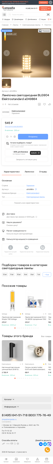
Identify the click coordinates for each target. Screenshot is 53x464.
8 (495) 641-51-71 (31, 8)
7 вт (38, 274)
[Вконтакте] (41, 445)
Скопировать (6, 421)
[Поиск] (10, 15)
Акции (43, 19)
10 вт (19, 274)
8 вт (32, 274)
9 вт (25, 274)
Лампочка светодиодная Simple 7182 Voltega (11, 318)
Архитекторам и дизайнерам (17, 19)
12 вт (5, 274)
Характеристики (11, 172)
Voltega (4, 314)
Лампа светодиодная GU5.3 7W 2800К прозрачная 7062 (35, 318)
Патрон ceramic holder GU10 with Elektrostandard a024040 (35, 368)
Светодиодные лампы (35, 197)
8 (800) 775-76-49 (38, 415)
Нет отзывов (13, 104)
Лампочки (29, 172)
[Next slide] (46, 53)
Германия (30, 185)
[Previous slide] (7, 53)
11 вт (12, 274)
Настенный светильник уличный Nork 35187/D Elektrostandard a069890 (11, 368)
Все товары (46, 336)
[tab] (15, 328)
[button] (6, 83)
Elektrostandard (18, 111)
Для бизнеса (32, 19)
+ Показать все (47, 274)
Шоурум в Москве (6, 19)
